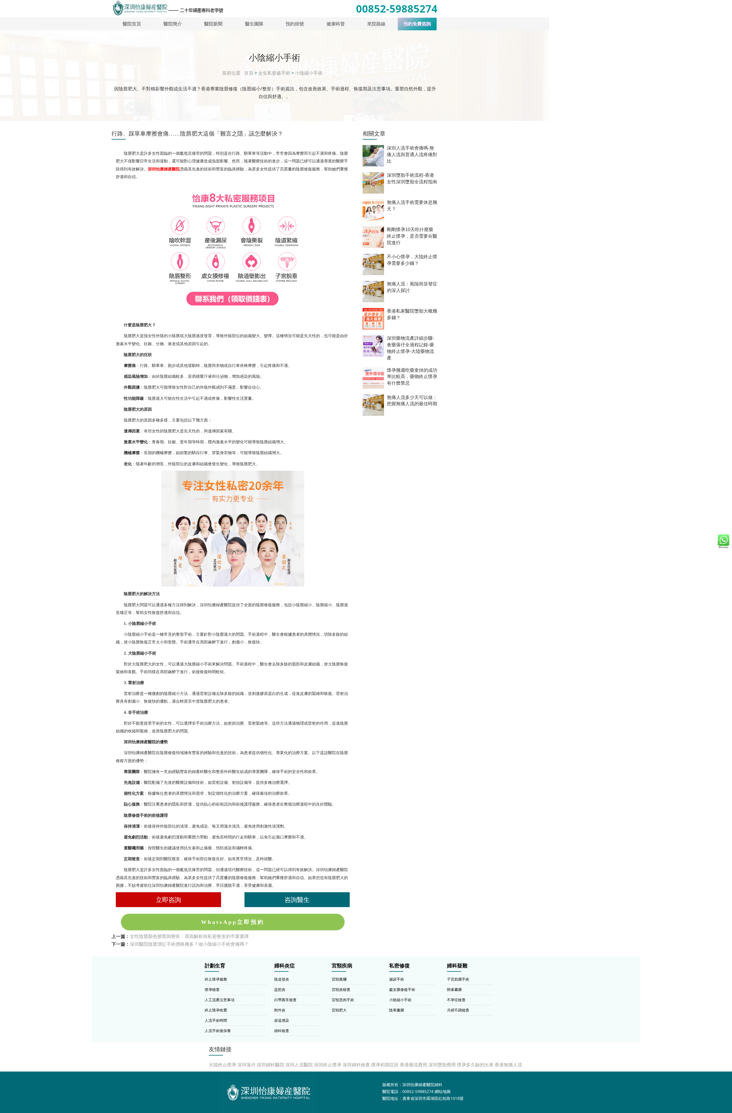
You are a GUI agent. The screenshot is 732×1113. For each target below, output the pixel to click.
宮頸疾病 (342, 966)
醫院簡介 (173, 24)
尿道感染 (281, 1020)
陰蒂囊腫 (396, 1010)
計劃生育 (215, 966)
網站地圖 (443, 1091)
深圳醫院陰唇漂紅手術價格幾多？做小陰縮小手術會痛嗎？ (189, 944)
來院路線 (376, 24)
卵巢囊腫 (454, 989)
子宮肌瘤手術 (458, 979)
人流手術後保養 (218, 1030)
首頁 (248, 73)
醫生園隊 (254, 24)
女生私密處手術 (274, 73)
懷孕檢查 (212, 989)
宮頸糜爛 (339, 979)
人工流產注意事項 (219, 999)
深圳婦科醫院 (270, 1065)
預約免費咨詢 (417, 23)
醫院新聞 (213, 24)
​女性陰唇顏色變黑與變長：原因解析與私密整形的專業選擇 (189, 936)
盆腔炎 (279, 989)
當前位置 (231, 73)
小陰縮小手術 (309, 73)
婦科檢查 (281, 1030)
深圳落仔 (246, 1065)
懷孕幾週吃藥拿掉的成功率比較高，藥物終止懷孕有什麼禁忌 (412, 377)
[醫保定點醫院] (168, 8)
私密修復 (399, 966)
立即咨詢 (168, 899)
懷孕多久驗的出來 (475, 1065)
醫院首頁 (132, 24)
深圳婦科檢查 (356, 1065)
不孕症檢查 (456, 999)
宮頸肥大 (339, 1010)
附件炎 (279, 1010)
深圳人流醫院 (299, 1065)
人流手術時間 (216, 1020)
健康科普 (336, 24)
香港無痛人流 (508, 1065)
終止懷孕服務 (216, 979)
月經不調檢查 (458, 1010)
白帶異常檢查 (285, 999)
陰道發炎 (281, 979)
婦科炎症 (284, 966)
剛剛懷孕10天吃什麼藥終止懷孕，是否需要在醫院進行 (412, 236)
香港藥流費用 (413, 1065)
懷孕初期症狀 (385, 1065)
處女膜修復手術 (402, 989)
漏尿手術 (396, 979)
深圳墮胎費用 (442, 1065)
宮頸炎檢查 (341, 989)
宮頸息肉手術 (343, 999)
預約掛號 (295, 24)
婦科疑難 (457, 966)
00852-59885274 (396, 9)
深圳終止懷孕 (327, 1065)
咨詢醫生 (297, 899)
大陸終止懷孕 (222, 1065)
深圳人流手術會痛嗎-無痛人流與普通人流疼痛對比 (412, 155)
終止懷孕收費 (216, 1010)
